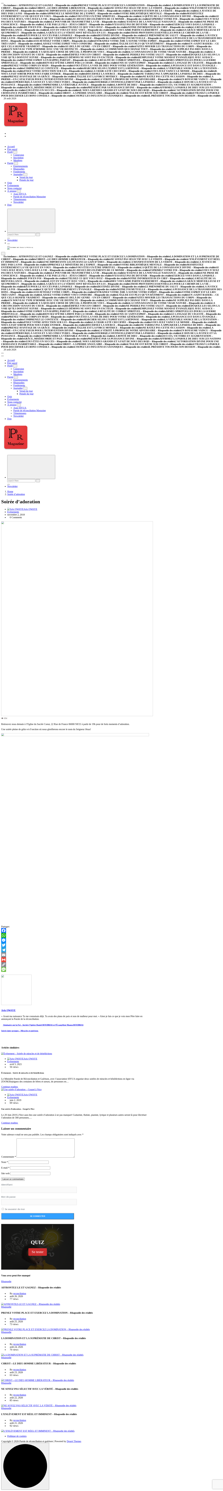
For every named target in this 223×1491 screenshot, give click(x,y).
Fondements (19, 171)
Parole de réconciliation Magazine (29, 196)
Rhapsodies (18, 169)
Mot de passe (8, 1196)
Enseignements (20, 166)
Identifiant (7, 1184)
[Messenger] (75, 940)
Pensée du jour (26, 180)
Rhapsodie (6, 1281)
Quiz (9, 182)
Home (10, 491)
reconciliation (19, 1293)
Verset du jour (26, 177)
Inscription (18, 157)
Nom (4, 1162)
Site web (5, 1173)
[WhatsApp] (75, 935)
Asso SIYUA (19, 194)
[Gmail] (75, 959)
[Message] (75, 969)
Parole (10, 163)
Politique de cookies (17, 1436)
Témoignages (19, 199)
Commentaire (8, 1156)
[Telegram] (75, 950)
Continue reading (9, 1086)
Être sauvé (12, 149)
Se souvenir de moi (14, 1209)
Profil (10, 152)
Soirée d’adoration (16, 494)
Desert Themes (74, 1441)
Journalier (18, 174)
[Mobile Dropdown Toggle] (15, 152)
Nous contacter (14, 188)
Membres (17, 160)
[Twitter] (75, 945)
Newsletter (18, 202)
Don (9, 205)
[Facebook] (75, 930)
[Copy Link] (75, 964)
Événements (13, 185)
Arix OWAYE (30, 509)
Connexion (18, 155)
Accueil (11, 146)
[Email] (75, 954)
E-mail (5, 1167)
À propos (11, 191)
